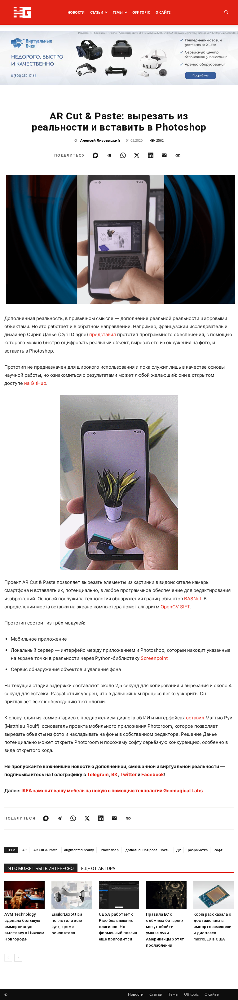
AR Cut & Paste (45, 849)
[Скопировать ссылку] (178, 155)
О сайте (163, 12)
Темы (118, 12)
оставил (195, 718)
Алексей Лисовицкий (100, 140)
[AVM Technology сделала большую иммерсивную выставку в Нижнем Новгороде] (24, 895)
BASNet (192, 599)
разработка (198, 849)
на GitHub (35, 383)
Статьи (96, 12)
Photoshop (110, 849)
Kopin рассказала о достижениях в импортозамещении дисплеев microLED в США (212, 926)
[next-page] (18, 958)
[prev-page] (8, 958)
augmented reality (79, 849)
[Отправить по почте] (164, 155)
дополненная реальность (148, 849)
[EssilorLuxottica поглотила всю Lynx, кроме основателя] (71, 895)
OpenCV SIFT (175, 607)
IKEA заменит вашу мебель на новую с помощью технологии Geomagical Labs (112, 790)
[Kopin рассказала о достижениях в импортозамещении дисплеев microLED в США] (213, 895)
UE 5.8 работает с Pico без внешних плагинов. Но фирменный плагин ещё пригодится (118, 926)
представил (102, 334)
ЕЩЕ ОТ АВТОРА (98, 868)
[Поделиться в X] (137, 155)
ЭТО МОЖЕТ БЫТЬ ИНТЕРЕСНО (41, 868)
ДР (178, 849)
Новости (76, 12)
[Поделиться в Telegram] (109, 155)
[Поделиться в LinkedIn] (150, 155)
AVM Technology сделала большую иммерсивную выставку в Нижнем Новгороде (24, 926)
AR (24, 849)
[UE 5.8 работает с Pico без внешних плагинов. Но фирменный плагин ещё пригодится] (119, 895)
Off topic (141, 12)
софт (218, 849)
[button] (226, 13)
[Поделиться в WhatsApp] (123, 155)
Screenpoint (154, 658)
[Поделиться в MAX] (95, 155)
